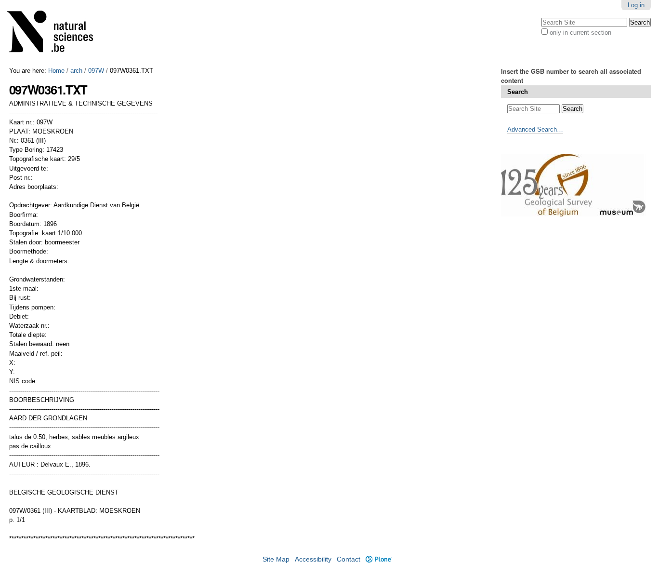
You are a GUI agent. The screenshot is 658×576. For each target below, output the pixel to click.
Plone (378, 559)
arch (76, 70)
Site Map (276, 559)
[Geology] (56, 33)
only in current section (580, 32)
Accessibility (313, 559)
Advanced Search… (535, 129)
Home (56, 70)
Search (517, 91)
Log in (636, 5)
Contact (348, 559)
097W (96, 70)
